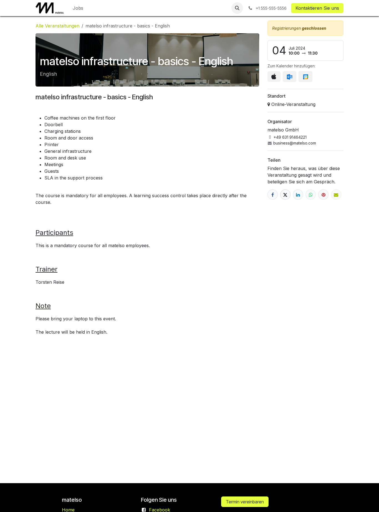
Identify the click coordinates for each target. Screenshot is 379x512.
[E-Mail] (336, 194)
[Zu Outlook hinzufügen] (289, 76)
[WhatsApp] (310, 194)
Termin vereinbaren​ (245, 502)
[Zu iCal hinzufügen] (274, 76)
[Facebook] (272, 194)
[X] (285, 194)
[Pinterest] (323, 194)
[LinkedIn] (298, 194)
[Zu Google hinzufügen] (305, 76)
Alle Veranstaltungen (57, 26)
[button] (237, 8)
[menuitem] (77, 8)
